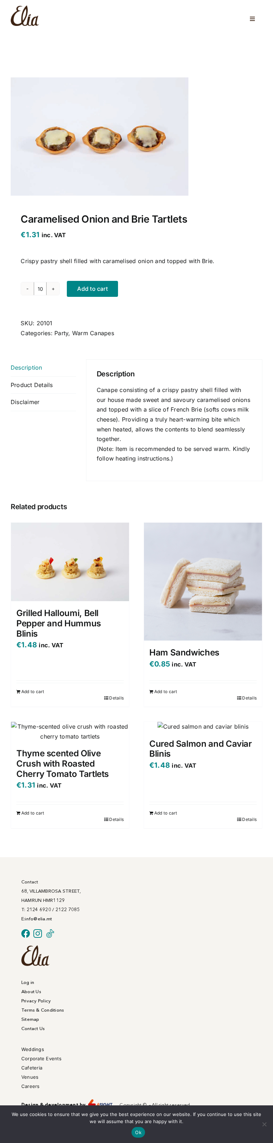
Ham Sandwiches (184, 652)
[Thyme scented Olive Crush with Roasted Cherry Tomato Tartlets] (70, 731)
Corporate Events (41, 1058)
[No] (264, 1124)
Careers (30, 1086)
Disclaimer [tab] (25, 402)
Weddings (32, 1049)
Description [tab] (26, 367)
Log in (27, 982)
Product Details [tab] (32, 384)
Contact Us (33, 1028)
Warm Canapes (93, 333)
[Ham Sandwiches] (203, 582)
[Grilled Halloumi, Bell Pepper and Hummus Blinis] (70, 562)
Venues (29, 1077)
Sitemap (30, 1019)
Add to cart (92, 288)
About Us (31, 991)
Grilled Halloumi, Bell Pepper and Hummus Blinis (58, 623)
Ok (138, 1132)
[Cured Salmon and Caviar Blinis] (203, 727)
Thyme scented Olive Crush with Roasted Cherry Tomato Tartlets (62, 763)
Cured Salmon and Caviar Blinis (200, 749)
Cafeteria (31, 1068)
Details (116, 698)
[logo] (35, 948)
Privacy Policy (36, 1000)
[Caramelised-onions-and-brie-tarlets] (99, 136)
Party (61, 333)
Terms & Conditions (42, 1010)
